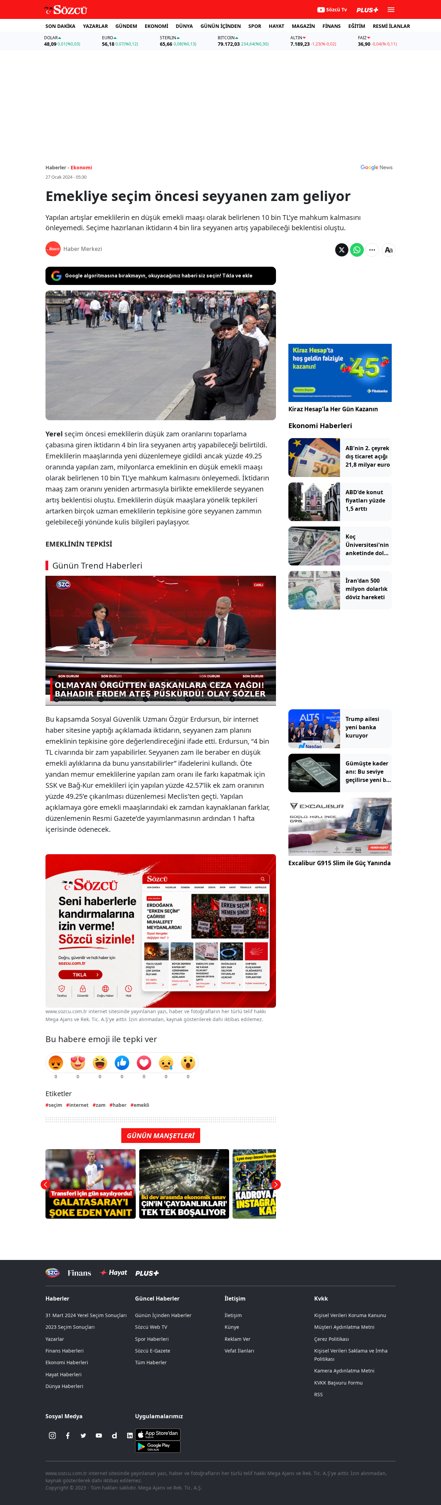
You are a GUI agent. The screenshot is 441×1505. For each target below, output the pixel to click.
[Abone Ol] (377, 167)
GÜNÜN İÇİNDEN (221, 26)
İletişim (233, 1315)
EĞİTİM (356, 26)
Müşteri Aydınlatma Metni (344, 1327)
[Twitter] (83, 1435)
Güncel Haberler (157, 1298)
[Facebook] (68, 1435)
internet (79, 1105)
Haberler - (57, 167)
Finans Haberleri (64, 1350)
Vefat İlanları (239, 1350)
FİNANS (331, 26)
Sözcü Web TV (151, 1327)
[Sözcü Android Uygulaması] (158, 1446)
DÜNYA (184, 26)
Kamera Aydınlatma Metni (344, 1370)
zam (100, 1105)
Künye (232, 1327)
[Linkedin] (130, 1435)
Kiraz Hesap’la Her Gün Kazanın (333, 409)
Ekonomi (81, 167)
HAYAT (276, 26)
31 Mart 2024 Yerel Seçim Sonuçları (86, 1315)
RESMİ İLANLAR (391, 26)
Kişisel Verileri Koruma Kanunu (350, 1315)
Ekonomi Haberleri (320, 425)
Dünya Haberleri (64, 1386)
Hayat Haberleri (63, 1374)
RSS (318, 1394)
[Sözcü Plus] (147, 1273)
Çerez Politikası (331, 1339)
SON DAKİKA (60, 26)
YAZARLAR (95, 26)
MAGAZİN (303, 26)
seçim (55, 1105)
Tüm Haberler (151, 1362)
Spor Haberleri (152, 1339)
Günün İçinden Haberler (163, 1315)
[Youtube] (99, 1435)
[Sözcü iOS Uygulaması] (158, 1434)
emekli (141, 1105)
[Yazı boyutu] (389, 250)
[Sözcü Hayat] (113, 1273)
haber (119, 1105)
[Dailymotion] (114, 1435)
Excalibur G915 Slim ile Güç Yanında (339, 863)
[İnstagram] (52, 1435)
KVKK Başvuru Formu (338, 1382)
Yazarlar (54, 1339)
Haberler (57, 1298)
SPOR (254, 26)
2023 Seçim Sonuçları (70, 1327)
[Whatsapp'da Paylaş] (357, 250)
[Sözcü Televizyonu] (52, 1273)
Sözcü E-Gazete (152, 1350)
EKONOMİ (156, 26)
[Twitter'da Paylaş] (342, 250)
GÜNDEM (126, 26)
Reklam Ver (237, 1339)
